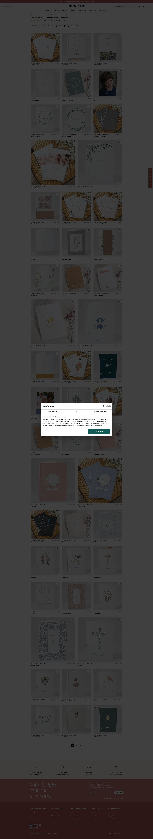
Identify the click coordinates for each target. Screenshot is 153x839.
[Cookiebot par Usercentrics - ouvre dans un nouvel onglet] (104, 406)
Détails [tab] (76, 411)
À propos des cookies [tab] (100, 411)
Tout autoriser (99, 431)
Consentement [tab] (52, 411)
